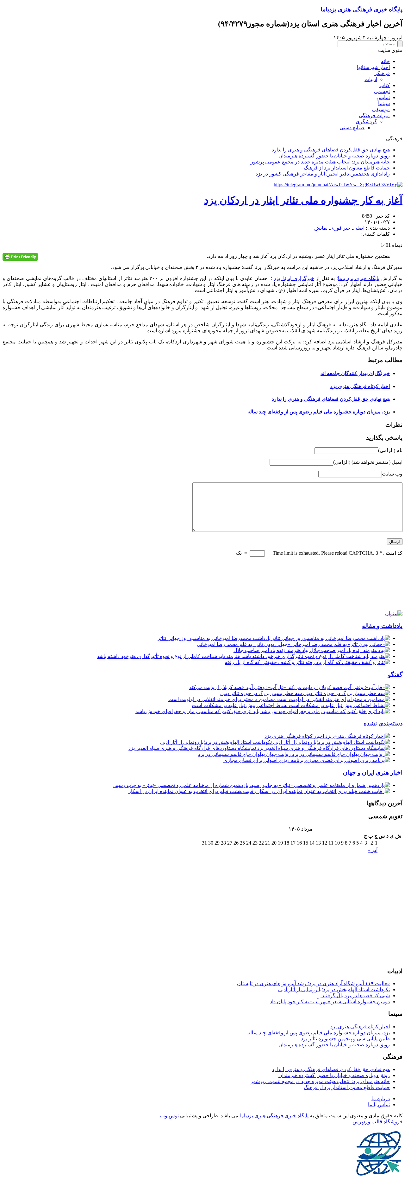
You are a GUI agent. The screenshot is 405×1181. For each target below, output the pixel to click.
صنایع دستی (352, 127)
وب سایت (392, 473)
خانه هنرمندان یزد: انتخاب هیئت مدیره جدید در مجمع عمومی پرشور (320, 161)
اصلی (358, 228)
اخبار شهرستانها (373, 67)
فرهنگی (381, 73)
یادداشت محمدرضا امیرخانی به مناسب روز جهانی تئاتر (215, 638)
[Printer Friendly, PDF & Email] (20, 256)
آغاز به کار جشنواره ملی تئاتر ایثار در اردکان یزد (303, 200)
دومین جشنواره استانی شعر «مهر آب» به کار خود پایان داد (330, 1001)
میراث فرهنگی (374, 115)
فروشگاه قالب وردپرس (377, 1121)
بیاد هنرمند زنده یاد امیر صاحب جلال (272, 650)
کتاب (384, 85)
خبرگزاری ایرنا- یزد (294, 278)
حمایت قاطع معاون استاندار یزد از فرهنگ (347, 167)
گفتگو (395, 674)
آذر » (372, 850)
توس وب (169, 1115)
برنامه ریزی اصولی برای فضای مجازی (264, 760)
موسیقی (381, 109)
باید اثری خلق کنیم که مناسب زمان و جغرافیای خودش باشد (198, 711)
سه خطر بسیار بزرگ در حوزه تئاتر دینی (261, 693)
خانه (385, 61)
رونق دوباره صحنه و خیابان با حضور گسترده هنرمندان (334, 155)
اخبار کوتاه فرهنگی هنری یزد (360, 386)
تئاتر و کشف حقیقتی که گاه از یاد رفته (265, 662)
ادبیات (370, 79)
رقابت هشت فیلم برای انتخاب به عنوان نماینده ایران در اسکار (192, 791)
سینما (384, 103)
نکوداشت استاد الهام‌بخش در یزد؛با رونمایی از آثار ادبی (216, 742)
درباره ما (380, 1098)
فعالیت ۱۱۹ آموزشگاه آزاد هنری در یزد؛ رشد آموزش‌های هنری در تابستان (313, 983)
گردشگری (366, 121)
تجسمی (382, 91)
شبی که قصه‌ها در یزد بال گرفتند (355, 995)
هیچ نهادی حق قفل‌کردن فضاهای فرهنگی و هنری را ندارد (331, 149)
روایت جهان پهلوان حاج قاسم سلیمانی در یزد (245, 754)
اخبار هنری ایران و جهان (372, 772)
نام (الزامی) (390, 450)
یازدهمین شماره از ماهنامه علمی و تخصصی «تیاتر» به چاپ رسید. (181, 785)
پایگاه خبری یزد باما (358, 278)
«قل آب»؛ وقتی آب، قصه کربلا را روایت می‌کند (238, 687)
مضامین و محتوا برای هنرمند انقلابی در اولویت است (222, 699)
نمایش (383, 97)
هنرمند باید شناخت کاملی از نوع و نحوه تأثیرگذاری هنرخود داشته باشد (169, 656)
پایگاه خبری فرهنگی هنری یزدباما (361, 9)
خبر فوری (340, 228)
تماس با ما (379, 1104)
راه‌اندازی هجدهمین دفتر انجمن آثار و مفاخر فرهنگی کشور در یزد (323, 173)
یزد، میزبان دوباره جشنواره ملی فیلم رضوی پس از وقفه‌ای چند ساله (318, 411)
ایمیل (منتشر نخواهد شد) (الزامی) (367, 462)
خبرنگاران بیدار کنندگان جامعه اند (355, 373)
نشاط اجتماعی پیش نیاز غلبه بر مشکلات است (240, 705)
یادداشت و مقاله (382, 625)
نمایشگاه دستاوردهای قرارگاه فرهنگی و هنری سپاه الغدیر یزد (192, 748)
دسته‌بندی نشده (383, 723)
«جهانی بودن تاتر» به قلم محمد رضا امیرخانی (244, 644)
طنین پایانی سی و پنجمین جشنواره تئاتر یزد (345, 1038)
